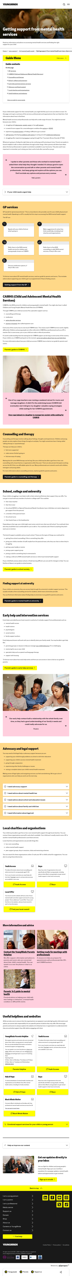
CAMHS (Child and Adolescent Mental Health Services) (25, 74)
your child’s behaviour (43, 646)
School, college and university (17, 80)
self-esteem (40, 125)
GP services (12, 71)
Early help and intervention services (19, 84)
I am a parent (13, 51)
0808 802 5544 (9, 1064)
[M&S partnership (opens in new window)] (24, 1257)
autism (45, 128)
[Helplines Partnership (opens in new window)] (18, 1257)
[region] (36, 887)
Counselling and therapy (16, 77)
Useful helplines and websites (17, 93)
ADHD (51, 128)
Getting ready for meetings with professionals (52, 953)
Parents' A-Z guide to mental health (17, 993)
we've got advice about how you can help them (51, 338)
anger (30, 125)
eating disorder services (13, 320)
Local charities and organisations (18, 90)
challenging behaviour (53, 135)
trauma (26, 138)
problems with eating (28, 135)
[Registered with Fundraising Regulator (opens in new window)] (8, 1257)
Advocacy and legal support (17, 87)
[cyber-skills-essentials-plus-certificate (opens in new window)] (40, 1257)
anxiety (25, 125)
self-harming (10, 135)
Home (5, 51)
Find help (13, 877)
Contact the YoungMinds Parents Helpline (19, 953)
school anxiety (18, 131)
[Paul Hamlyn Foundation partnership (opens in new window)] (32, 1257)
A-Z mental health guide (26, 51)
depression (18, 125)
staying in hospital (11, 323)
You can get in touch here (12, 1108)
